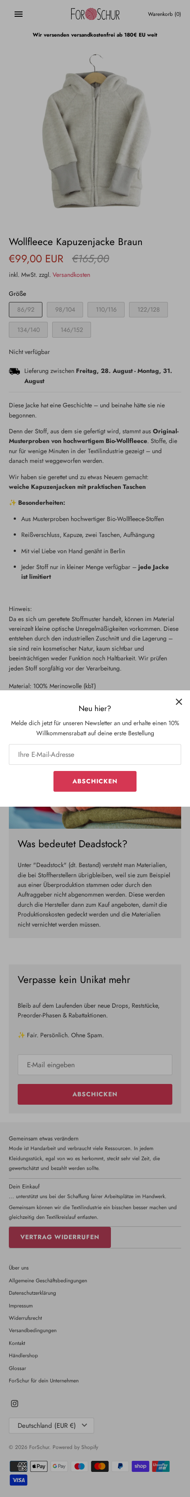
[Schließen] (179, 701)
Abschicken (95, 781)
